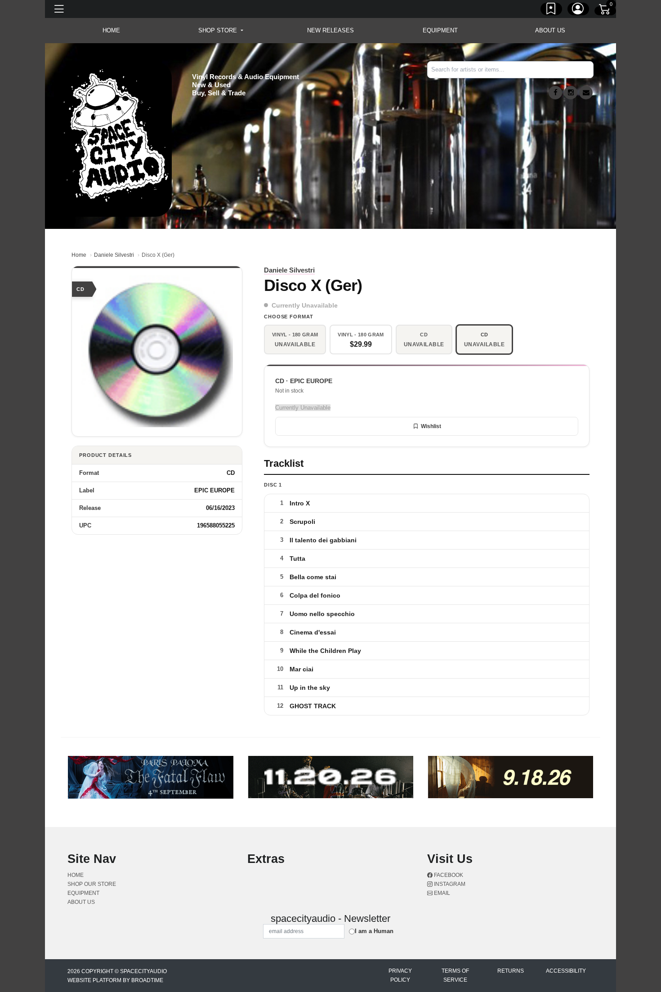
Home (78, 255)
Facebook (448, 875)
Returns (510, 971)
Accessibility (566, 971)
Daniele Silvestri (114, 255)
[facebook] (555, 92)
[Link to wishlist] (551, 10)
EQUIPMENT (440, 30)
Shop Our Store (91, 884)
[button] (220, 30)
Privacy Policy (400, 975)
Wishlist (431, 426)
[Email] (586, 92)
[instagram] (570, 92)
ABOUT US (550, 30)
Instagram (449, 884)
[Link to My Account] (578, 10)
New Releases (330, 30)
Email (441, 893)
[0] (605, 10)
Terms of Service (455, 975)
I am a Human (374, 931)
